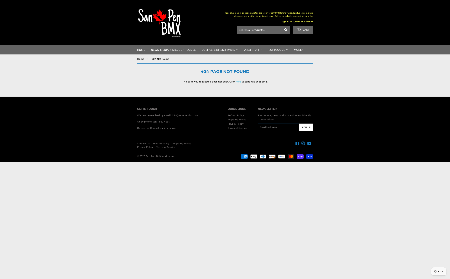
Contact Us (143, 143)
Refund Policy (236, 115)
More (298, 49)
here (238, 81)
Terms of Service (237, 128)
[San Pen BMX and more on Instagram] (303, 143)
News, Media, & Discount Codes (173, 49)
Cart (305, 29)
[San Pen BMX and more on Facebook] (297, 143)
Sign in (285, 21)
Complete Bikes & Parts (219, 49)
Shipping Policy (237, 119)
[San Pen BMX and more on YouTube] (309, 143)
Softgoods (277, 49)
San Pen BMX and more (160, 156)
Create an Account (303, 21)
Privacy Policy (235, 123)
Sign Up (306, 127)
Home (141, 49)
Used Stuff (252, 49)
